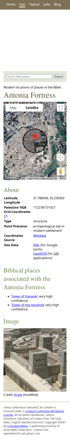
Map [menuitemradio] (13, 108)
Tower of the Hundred (27, 305)
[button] (35, 137)
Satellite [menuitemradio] (31, 108)
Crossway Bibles (17, 426)
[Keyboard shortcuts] (23, 178)
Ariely (18, 395)
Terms (62, 179)
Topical (34, 4)
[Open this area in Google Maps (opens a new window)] (10, 177)
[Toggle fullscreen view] (61, 108)
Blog (57, 4)
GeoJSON (40, 253)
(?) (5, 216)
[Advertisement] (35, 40)
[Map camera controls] (61, 157)
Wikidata (39, 235)
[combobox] (29, 76)
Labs (46, 4)
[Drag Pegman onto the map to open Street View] (61, 171)
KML (36, 245)
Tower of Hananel (24, 296)
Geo (22, 4)
